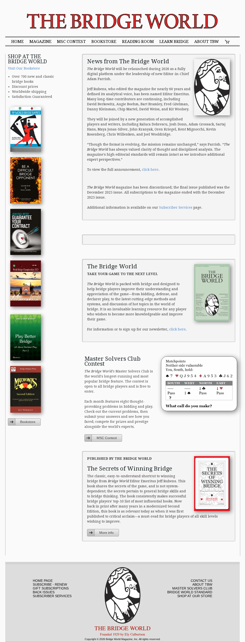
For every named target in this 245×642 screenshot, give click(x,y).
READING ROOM (138, 41)
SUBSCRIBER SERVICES (52, 596)
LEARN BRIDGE (174, 41)
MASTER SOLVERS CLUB (192, 588)
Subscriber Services (175, 207)
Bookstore (27, 422)
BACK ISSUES (44, 592)
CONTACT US (201, 581)
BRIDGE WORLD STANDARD (189, 592)
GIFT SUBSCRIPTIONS (51, 588)
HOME (17, 41)
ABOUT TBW (206, 41)
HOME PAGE (43, 581)
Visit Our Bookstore (24, 68)
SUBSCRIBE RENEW (50, 584)
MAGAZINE (40, 41)
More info (106, 533)
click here (150, 169)
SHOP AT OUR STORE (194, 596)
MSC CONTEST (71, 41)
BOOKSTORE (103, 41)
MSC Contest (107, 438)
